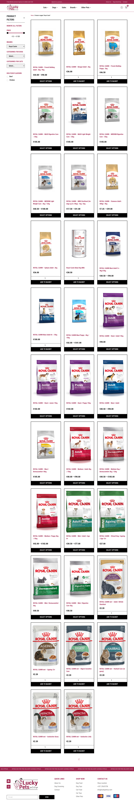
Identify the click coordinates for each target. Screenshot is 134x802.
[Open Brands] (76, 7)
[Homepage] (16, 7)
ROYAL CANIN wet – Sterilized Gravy (112, 737)
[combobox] (69, 2)
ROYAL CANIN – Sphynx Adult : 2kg (45, 268)
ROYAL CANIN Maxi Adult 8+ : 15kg (45, 335)
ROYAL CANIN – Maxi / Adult (109, 403)
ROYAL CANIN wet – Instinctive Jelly (78, 737)
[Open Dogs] (57, 7)
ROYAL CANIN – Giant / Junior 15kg (45, 403)
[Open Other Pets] (90, 7)
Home (32, 15)
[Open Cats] (47, 7)
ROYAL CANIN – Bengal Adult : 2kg (78, 67)
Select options (46, 81)
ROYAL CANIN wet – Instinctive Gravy (46, 737)
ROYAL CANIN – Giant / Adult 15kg (111, 336)
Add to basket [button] (79, 81)
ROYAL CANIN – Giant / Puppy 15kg (78, 403)
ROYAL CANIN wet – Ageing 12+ (44, 670)
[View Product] (46, 43)
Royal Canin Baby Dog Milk (75, 268)
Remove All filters (14, 26)
